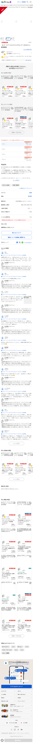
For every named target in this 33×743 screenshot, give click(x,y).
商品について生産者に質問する (16, 237)
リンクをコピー (28, 242)
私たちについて (16, 232)
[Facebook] (18, 729)
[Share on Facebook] (17, 242)
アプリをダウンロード (16, 686)
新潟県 (30, 196)
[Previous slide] (2, 21)
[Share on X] (20, 242)
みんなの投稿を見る (27, 49)
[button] (16, 53)
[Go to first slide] (31, 21)
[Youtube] (21, 729)
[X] (11, 729)
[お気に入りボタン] (12, 77)
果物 (11, 5)
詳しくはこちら (28, 60)
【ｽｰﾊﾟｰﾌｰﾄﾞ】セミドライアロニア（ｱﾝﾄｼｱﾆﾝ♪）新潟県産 (23, 5)
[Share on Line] (22, 242)
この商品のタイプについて (25, 188)
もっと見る (16, 443)
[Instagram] (14, 729)
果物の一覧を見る (16, 132)
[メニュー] (30, 2)
